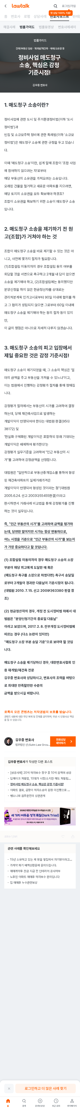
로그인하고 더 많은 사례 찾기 (46, 1088)
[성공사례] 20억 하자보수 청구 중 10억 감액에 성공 (40, 772)
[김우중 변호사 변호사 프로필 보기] (8, 741)
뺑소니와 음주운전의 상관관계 (27, 795)
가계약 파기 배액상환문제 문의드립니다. (33, 865)
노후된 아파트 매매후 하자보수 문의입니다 (35, 877)
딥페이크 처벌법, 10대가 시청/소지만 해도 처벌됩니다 (41, 778)
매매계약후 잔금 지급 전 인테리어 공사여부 (35, 871)
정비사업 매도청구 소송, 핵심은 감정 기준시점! (37, 784)
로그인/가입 (69, 6)
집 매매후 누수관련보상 (23, 882)
